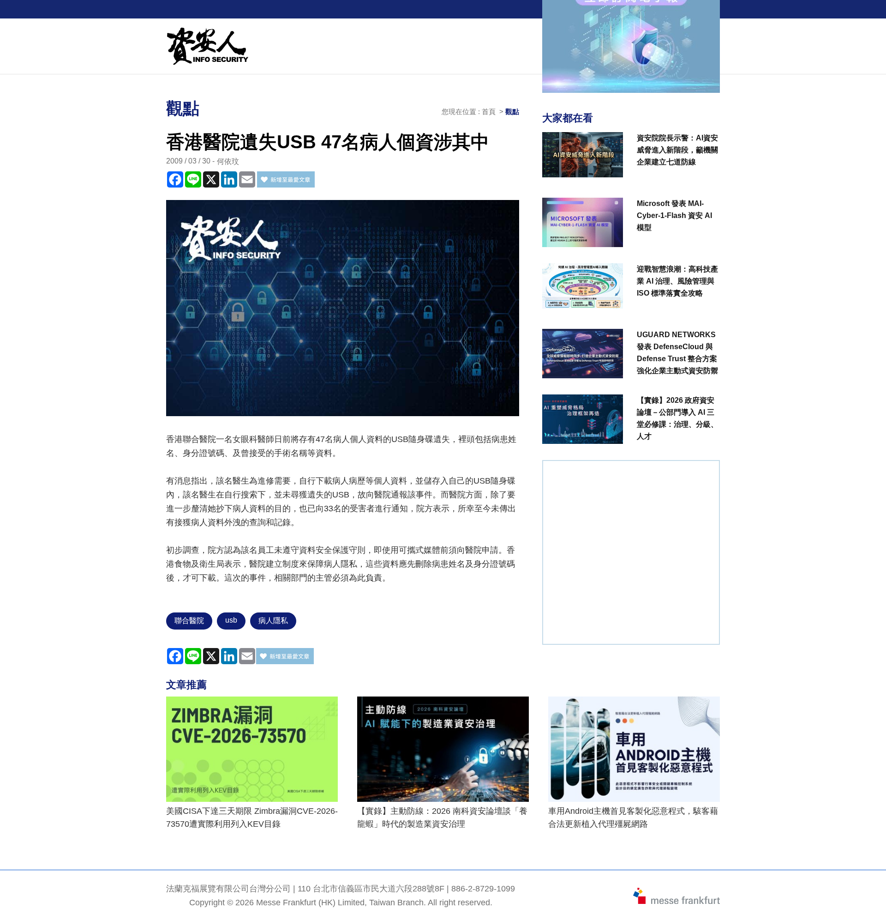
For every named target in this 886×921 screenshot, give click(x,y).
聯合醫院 (189, 620)
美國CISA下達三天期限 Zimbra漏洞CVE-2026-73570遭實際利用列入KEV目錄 (252, 817)
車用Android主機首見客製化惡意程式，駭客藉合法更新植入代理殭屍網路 (633, 817)
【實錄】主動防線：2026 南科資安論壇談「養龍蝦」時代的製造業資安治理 (442, 817)
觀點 (512, 111)
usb (231, 620)
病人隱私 (273, 620)
